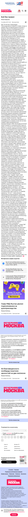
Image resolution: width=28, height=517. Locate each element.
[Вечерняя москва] (14, 482)
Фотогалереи (7, 450)
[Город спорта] (19, 11)
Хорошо (14, 514)
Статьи (5, 446)
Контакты (23, 474)
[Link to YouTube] (15, 437)
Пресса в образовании (19, 450)
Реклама (16, 469)
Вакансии (11, 474)
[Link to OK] (8, 437)
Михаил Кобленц (5, 311)
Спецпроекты (17, 448)
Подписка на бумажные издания (13, 471)
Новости (6, 444)
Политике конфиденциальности (16, 511)
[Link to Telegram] (18, 437)
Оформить (8, 462)
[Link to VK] (5, 437)
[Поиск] (22, 10)
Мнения (5, 448)
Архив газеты (17, 446)
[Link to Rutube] (24, 437)
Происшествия (15, 22)
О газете (11, 469)
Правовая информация (14, 476)
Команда (17, 474)
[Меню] (25, 10)
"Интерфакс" (12, 358)
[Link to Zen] (12, 437)
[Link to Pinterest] (2, 440)
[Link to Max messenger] (2, 437)
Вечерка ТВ (16, 444)
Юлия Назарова (5, 19)
